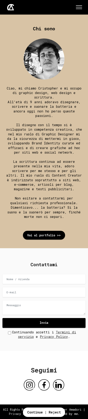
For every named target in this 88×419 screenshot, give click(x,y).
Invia (44, 323)
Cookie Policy (62, 402)
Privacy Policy (54, 336)
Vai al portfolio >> (44, 235)
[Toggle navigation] (79, 7)
